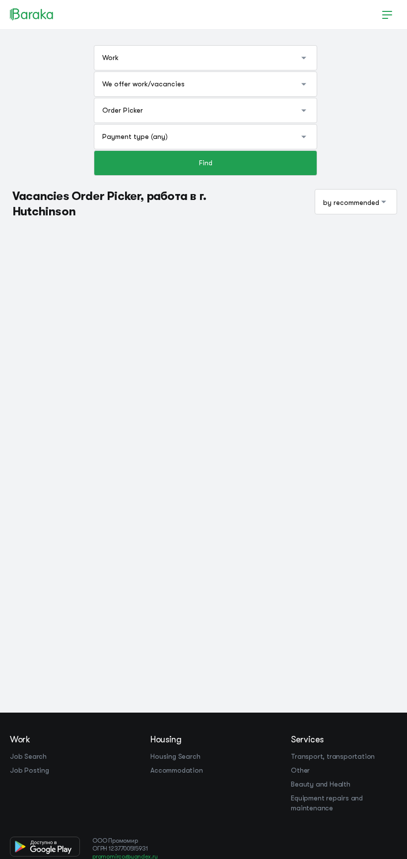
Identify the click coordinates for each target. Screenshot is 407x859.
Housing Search (175, 756)
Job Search (28, 756)
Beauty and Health (320, 784)
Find (205, 163)
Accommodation (176, 770)
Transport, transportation (333, 756)
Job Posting (29, 770)
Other (300, 770)
